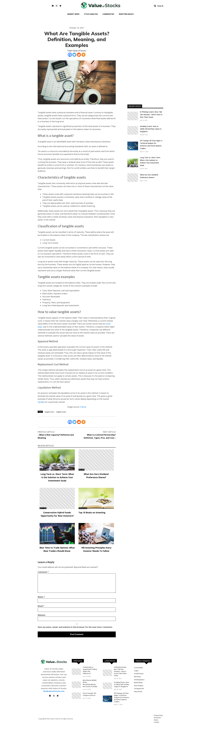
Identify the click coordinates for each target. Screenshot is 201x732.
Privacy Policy (158, 715)
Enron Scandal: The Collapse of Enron (89, 694)
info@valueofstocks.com (53, 691)
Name (41, 597)
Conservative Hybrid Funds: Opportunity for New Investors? (57, 514)
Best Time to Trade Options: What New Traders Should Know (57, 549)
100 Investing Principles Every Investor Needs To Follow (96, 549)
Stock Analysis (91, 14)
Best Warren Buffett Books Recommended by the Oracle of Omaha (90, 683)
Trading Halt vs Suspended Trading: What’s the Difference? (90, 670)
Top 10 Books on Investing (92, 512)
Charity (83, 407)
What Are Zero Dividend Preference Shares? (96, 476)
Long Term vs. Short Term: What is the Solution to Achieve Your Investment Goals (57, 477)
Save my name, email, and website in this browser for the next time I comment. (75, 627)
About (156, 720)
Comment (43, 572)
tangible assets (61, 412)
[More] (83, 55)
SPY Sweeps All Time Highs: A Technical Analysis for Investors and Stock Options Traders (151, 145)
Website (41, 615)
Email (41, 606)
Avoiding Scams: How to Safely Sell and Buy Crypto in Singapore (150, 129)
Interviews (137, 677)
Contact (156, 722)
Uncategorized (139, 688)
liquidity (41, 402)
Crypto (136, 671)
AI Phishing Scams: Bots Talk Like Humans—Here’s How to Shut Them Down (151, 114)
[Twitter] (74, 55)
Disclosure (157, 718)
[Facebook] (70, 55)
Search (160, 6)
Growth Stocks (138, 674)
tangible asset (49, 412)
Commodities (108, 14)
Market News (73, 14)
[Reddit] (79, 55)
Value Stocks (138, 692)
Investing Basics (126, 14)
